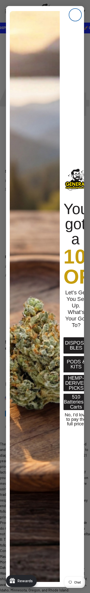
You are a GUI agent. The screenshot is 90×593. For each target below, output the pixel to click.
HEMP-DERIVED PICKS (76, 383)
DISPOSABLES (76, 345)
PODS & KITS (76, 364)
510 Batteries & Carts (76, 402)
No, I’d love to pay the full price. (76, 419)
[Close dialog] (75, 15)
